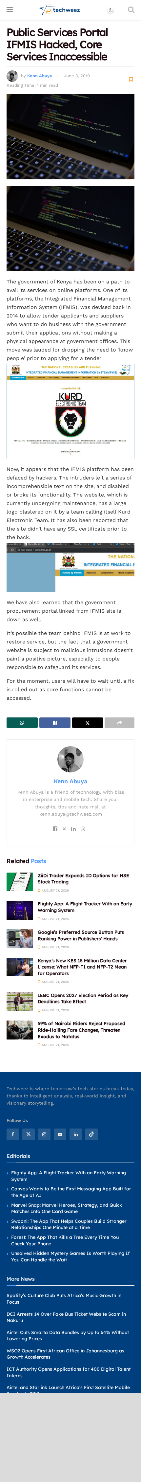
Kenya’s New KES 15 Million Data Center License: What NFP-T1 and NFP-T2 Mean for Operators (82, 967)
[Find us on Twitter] (28, 1134)
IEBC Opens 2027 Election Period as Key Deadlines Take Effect (83, 998)
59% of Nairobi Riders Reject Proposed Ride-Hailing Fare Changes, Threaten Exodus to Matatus (81, 1030)
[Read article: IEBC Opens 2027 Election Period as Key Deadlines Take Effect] (20, 1001)
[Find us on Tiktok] (91, 1134)
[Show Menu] (10, 10)
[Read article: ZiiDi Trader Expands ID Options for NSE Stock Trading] (20, 882)
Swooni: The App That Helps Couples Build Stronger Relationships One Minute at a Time (69, 1224)
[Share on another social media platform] (119, 722)
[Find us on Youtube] (60, 1134)
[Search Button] (131, 10)
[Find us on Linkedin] (76, 1134)
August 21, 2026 (55, 890)
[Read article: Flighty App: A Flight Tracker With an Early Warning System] (20, 910)
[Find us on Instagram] (44, 1134)
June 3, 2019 (77, 75)
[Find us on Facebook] (13, 1134)
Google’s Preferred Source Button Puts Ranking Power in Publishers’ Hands (81, 935)
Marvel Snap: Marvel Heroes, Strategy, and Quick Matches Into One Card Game (66, 1208)
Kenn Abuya (39, 75)
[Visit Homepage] (60, 9)
